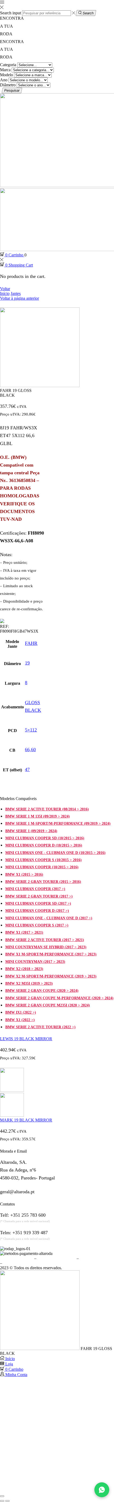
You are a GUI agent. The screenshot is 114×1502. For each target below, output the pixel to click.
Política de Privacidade (56, 1258)
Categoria (8, 64)
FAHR (31, 643)
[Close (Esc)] (2, 1496)
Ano (3, 80)
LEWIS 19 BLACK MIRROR (26, 1038)
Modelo (6, 75)
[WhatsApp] (101, 1489)
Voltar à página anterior (19, 298)
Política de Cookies (96, 1258)
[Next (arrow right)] (7, 1501)
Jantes (16, 293)
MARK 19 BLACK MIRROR (26, 1120)
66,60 (30, 749)
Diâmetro (8, 85)
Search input (10, 13)
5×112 (31, 730)
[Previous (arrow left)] (2, 1501)
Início (5, 293)
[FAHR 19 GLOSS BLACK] (40, 1348)
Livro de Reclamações (22, 1263)
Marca (5, 69)
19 (27, 663)
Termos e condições (16, 1258)
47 (27, 769)
